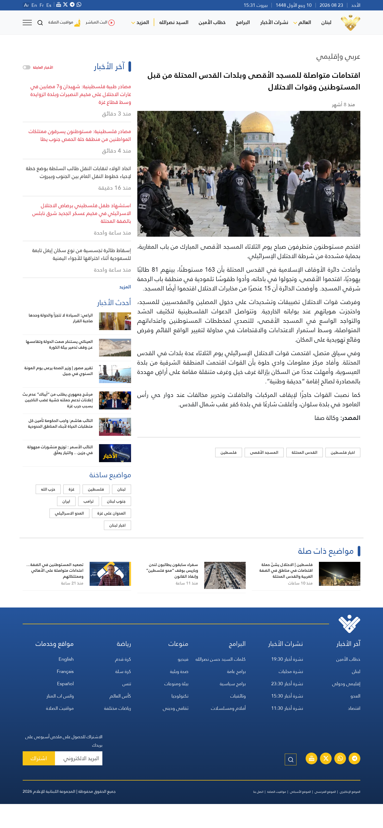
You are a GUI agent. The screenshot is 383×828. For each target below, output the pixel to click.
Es (48, 5)
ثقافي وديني (175, 708)
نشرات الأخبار (274, 22)
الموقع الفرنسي (325, 792)
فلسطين (229, 452)
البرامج (243, 22)
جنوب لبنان (116, 501)
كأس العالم (120, 696)
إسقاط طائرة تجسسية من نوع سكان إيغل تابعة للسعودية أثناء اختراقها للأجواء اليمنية (81, 254)
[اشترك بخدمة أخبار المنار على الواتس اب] (340, 759)
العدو (355, 696)
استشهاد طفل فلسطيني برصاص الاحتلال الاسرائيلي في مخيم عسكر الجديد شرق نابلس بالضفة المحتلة (81, 213)
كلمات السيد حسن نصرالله (221, 659)
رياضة (124, 644)
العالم (305, 22)
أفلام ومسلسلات (228, 708)
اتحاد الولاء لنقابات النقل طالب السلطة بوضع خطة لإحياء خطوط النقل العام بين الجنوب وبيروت (78, 172)
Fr (42, 5)
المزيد (143, 22)
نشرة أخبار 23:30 (287, 683)
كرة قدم (123, 659)
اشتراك (39, 758)
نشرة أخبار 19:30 (287, 659)
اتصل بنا (258, 792)
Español (65, 683)
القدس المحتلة (304, 452)
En (34, 5)
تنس (126, 683)
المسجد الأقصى (264, 452)
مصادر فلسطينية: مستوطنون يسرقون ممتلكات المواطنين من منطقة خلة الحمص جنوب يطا (80, 135)
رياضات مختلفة (117, 708)
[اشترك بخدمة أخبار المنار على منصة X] (326, 759)
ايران (66, 501)
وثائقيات (238, 696)
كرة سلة (123, 671)
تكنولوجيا (179, 696)
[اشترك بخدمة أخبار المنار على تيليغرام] (354, 759)
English (66, 659)
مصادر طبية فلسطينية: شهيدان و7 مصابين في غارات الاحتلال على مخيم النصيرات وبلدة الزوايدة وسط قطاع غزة (80, 94)
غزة (72, 489)
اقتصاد (354, 708)
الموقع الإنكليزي (350, 792)
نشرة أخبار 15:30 (287, 696)
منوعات (178, 644)
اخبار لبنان (117, 525)
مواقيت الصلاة (60, 22)
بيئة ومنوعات (176, 683)
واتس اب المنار (60, 696)
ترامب (89, 501)
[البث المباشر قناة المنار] (311, 759)
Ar (26, 5)
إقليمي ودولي (346, 683)
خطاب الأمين (212, 22)
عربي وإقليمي (338, 56)
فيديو (183, 659)
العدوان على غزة (111, 513)
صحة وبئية (179, 671)
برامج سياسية (233, 683)
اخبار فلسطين (343, 452)
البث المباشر (96, 22)
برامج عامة (236, 671)
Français (65, 671)
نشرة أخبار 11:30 (287, 708)
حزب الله (48, 489)
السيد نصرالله (173, 22)
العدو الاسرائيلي (69, 513)
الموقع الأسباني (300, 792)
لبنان (326, 22)
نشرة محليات (291, 671)
